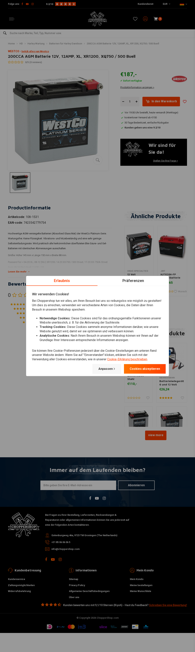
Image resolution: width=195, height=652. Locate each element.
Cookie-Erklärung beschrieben (127, 359)
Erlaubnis (62, 280)
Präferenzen (133, 280)
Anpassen (105, 369)
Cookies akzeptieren (145, 369)
